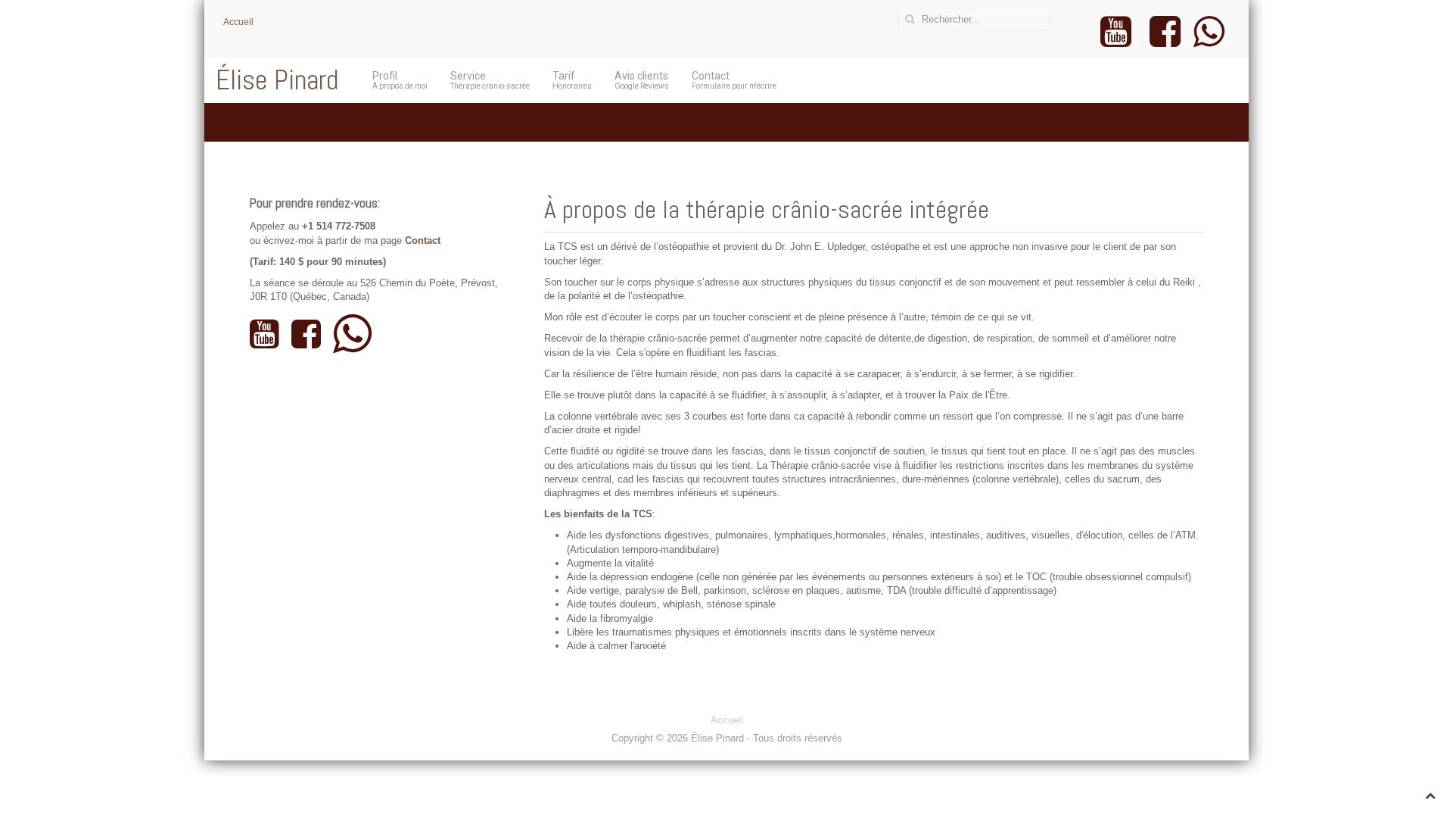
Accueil (238, 22)
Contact (734, 80)
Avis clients (641, 80)
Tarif (572, 80)
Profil (400, 80)
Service (490, 80)
